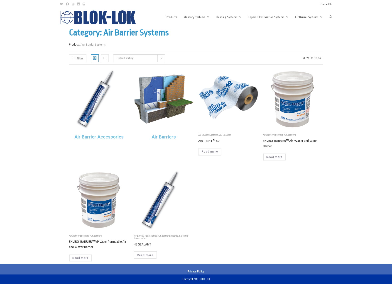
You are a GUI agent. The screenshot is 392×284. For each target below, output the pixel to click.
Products (74, 44)
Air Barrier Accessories (145, 235)
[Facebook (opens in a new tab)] (67, 4)
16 (312, 58)
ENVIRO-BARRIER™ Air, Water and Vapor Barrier (290, 143)
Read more (210, 151)
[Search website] (331, 17)
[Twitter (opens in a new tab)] (62, 4)
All (321, 58)
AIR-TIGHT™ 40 (209, 141)
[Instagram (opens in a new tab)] (73, 4)
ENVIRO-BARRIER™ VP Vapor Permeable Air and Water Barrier (97, 244)
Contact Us (326, 4)
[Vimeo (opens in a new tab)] (84, 4)
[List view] (105, 58)
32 (316, 58)
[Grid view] (95, 58)
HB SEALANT (142, 244)
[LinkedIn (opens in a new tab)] (78, 4)
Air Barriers (225, 135)
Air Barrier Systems (208, 135)
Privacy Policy (196, 271)
